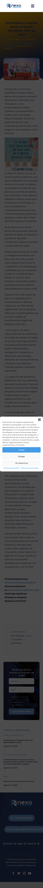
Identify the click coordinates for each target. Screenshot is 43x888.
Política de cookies (11, 468)
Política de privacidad (29, 468)
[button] (39, 419)
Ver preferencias (21, 463)
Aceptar (22, 450)
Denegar (21, 456)
